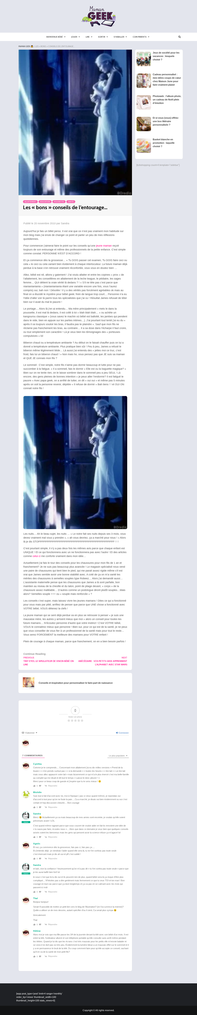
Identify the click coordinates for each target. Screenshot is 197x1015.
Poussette (59, 202)
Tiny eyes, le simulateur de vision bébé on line (48, 661)
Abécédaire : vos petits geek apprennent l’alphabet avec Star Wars (102, 661)
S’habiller (119, 37)
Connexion (123, 733)
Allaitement (30, 202)
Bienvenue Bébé (54, 37)
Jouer (74, 37)
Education (45, 202)
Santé (71, 202)
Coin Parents (140, 37)
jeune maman (104, 245)
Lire (88, 37)
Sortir (101, 37)
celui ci (37, 556)
